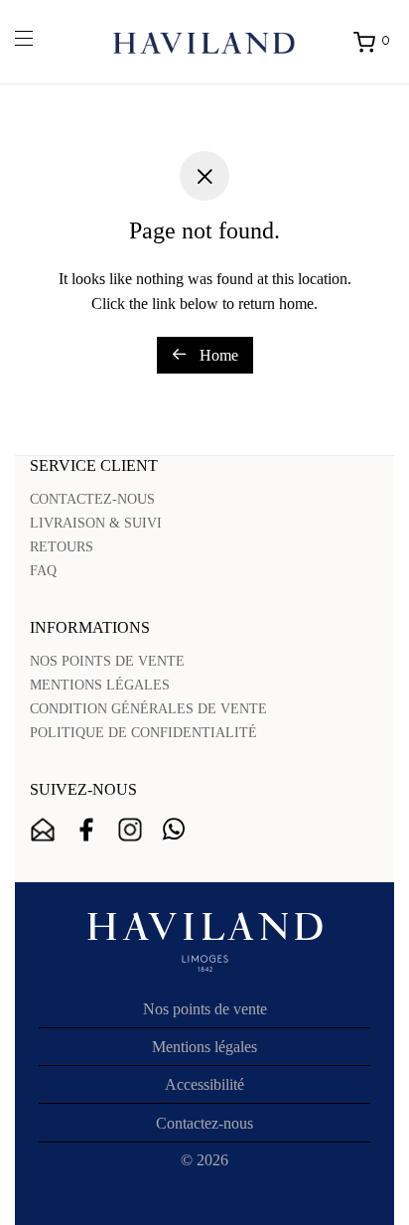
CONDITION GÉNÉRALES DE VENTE (148, 708)
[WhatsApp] (174, 829)
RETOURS (61, 546)
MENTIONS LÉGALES (100, 685)
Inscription (43, 829)
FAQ (43, 570)
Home (217, 355)
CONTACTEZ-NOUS (92, 499)
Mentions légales (204, 1046)
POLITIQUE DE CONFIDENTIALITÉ (143, 732)
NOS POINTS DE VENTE (107, 661)
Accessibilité (204, 1084)
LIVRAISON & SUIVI (96, 523)
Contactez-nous (204, 1123)
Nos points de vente (205, 1008)
